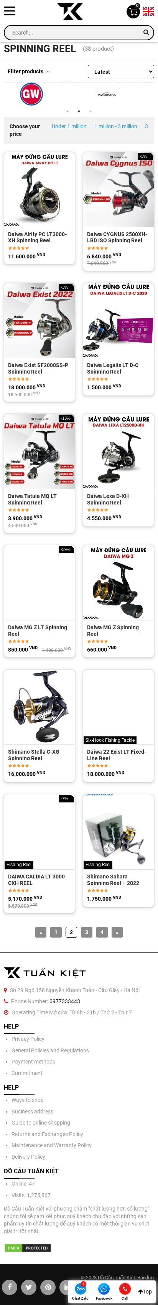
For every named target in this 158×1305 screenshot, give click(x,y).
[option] (41, 94)
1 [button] (67, 111)
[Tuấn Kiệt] (72, 11)
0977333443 (64, 1001)
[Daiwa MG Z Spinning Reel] (118, 582)
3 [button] (90, 111)
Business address (32, 1111)
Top (147, 1291)
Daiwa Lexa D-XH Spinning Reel (108, 498)
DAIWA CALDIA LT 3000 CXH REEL (36, 879)
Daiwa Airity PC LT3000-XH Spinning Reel (37, 237)
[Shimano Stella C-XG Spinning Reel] (39, 707)
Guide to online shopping (41, 1123)
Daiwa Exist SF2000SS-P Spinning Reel (38, 368)
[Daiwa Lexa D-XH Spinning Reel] (118, 451)
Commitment (27, 1073)
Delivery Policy (28, 1157)
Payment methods (33, 1062)
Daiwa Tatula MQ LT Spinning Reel (32, 498)
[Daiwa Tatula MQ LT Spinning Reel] (39, 451)
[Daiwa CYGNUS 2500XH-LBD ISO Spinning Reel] (118, 189)
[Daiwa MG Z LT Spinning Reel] (39, 582)
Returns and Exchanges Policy (47, 1134)
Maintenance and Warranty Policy (52, 1145)
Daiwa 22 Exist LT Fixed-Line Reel (116, 754)
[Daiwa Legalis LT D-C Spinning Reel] (118, 320)
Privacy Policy (28, 1039)
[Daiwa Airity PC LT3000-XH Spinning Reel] (39, 189)
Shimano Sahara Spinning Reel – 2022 (113, 879)
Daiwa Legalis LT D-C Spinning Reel (112, 368)
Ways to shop (28, 1100)
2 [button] (79, 111)
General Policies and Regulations (50, 1050)
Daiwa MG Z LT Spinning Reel (37, 630)
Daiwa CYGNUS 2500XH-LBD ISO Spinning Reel (117, 237)
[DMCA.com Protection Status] (28, 1248)
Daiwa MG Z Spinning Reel (113, 630)
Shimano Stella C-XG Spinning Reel (33, 754)
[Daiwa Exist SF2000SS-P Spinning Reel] (39, 320)
